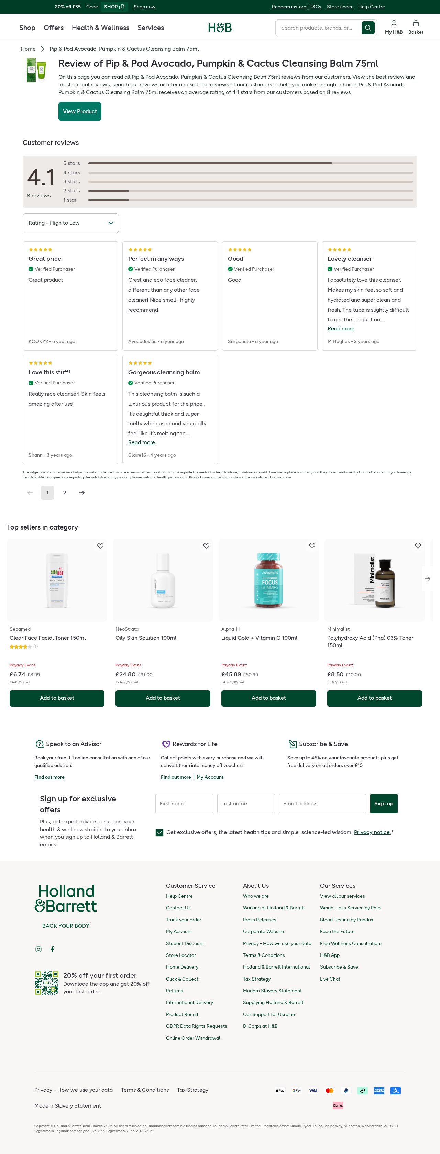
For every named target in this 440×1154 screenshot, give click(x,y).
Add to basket (57, 698)
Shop (27, 27)
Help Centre (371, 7)
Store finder (340, 7)
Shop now (144, 7)
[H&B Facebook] (52, 949)
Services (151, 27)
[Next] (427, 578)
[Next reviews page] (81, 492)
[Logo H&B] (220, 30)
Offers (54, 27)
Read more (341, 328)
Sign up (384, 803)
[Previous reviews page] (30, 492)
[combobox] (318, 27)
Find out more (280, 477)
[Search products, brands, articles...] (369, 27)
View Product (80, 111)
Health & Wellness (100, 27)
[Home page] (220, 27)
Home (28, 48)
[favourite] (100, 546)
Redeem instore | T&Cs (296, 7)
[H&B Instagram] (38, 949)
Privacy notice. (372, 832)
